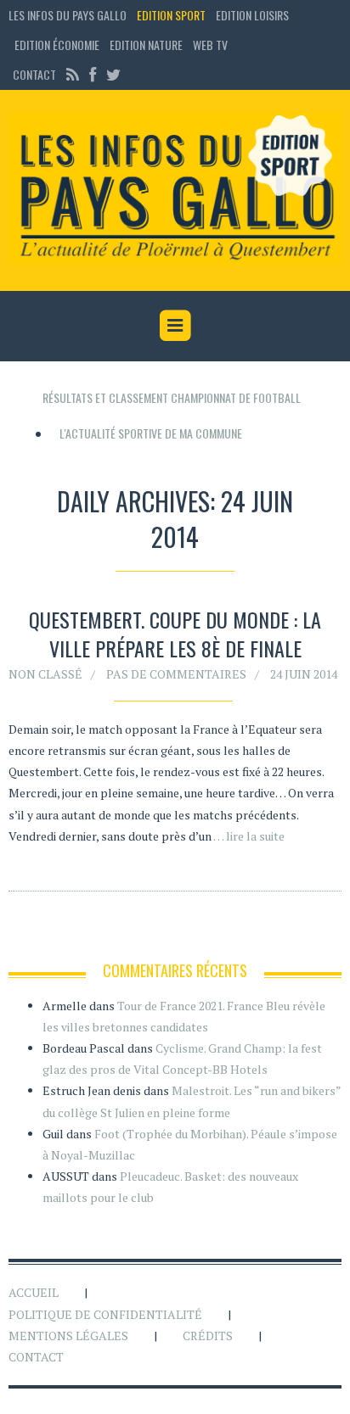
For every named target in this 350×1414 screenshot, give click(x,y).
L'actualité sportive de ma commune (150, 433)
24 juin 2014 (303, 674)
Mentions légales (68, 1335)
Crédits (208, 1335)
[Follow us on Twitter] (111, 74)
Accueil (33, 1292)
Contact (34, 74)
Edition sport (171, 15)
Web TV (210, 44)
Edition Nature (146, 44)
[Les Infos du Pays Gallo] (175, 189)
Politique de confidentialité (105, 1314)
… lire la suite (249, 836)
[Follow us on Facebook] (92, 74)
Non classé (45, 674)
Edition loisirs (252, 15)
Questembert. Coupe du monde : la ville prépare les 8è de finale (175, 633)
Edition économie (56, 44)
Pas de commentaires (176, 674)
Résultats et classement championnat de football (171, 397)
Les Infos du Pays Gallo (67, 15)
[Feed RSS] (72, 74)
